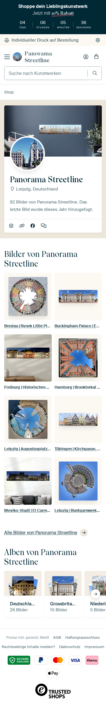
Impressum (94, 646)
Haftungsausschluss (82, 637)
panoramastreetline (11, 226)
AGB (57, 637)
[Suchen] (94, 73)
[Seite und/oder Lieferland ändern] (98, 40)
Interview (44, 226)
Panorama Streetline (38, 57)
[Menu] (7, 57)
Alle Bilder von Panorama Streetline (40, 533)
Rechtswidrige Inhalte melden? (28, 646)
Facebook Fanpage (33, 226)
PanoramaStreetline (22, 226)
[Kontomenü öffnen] (86, 57)
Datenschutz (69, 646)
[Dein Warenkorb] (96, 56)
